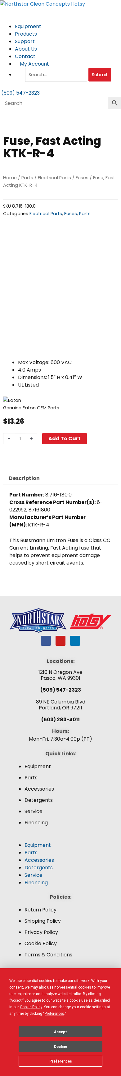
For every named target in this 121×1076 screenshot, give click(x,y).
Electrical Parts (54, 178)
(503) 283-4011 (60, 719)
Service (34, 811)
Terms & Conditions (48, 954)
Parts (27, 178)
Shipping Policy (43, 921)
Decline (60, 1046)
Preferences (60, 1061)
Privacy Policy (41, 932)
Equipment (29, 26)
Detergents (39, 800)
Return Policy (40, 909)
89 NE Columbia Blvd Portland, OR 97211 (60, 704)
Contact (25, 56)
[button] (60, 838)
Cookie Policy (41, 943)
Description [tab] (24, 478)
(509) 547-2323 (60, 689)
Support (25, 41)
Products (26, 33)
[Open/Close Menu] (60, 11)
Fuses (82, 178)
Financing (36, 822)
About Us (26, 48)
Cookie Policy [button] (31, 1007)
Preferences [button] (54, 1013)
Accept (60, 1032)
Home (10, 178)
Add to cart (64, 438)
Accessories (39, 788)
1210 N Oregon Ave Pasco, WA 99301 (60, 675)
